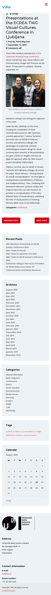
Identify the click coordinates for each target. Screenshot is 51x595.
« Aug (8, 500)
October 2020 (12, 316)
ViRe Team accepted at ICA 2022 (21, 254)
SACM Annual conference (15, 435)
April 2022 (10, 299)
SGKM (8, 404)
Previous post (11, 220)
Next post (42, 220)
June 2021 (10, 312)
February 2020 (12, 325)
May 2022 (10, 296)
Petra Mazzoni (23, 41)
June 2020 (10, 322)
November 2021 (13, 309)
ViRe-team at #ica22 (16, 250)
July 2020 (10, 319)
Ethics (9, 384)
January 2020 (12, 329)
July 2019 (10, 335)
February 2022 (12, 302)
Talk (8, 407)
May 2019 (10, 342)
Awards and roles (14, 374)
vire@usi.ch (6, 574)
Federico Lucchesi (21, 432)
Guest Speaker (13, 387)
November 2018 (13, 355)
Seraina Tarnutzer (30, 435)
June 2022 (10, 293)
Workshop (10, 410)
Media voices (12, 394)
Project (9, 401)
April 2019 (10, 345)
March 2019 (11, 348)
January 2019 (12, 352)
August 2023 (12, 289)
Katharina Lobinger (34, 432)
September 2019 (13, 332)
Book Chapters (13, 378)
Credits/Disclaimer (9, 591)
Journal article (12, 391)
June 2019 (10, 339)
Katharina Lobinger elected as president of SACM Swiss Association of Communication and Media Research (25, 266)
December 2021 (13, 306)
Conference (22, 207)
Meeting (10, 397)
